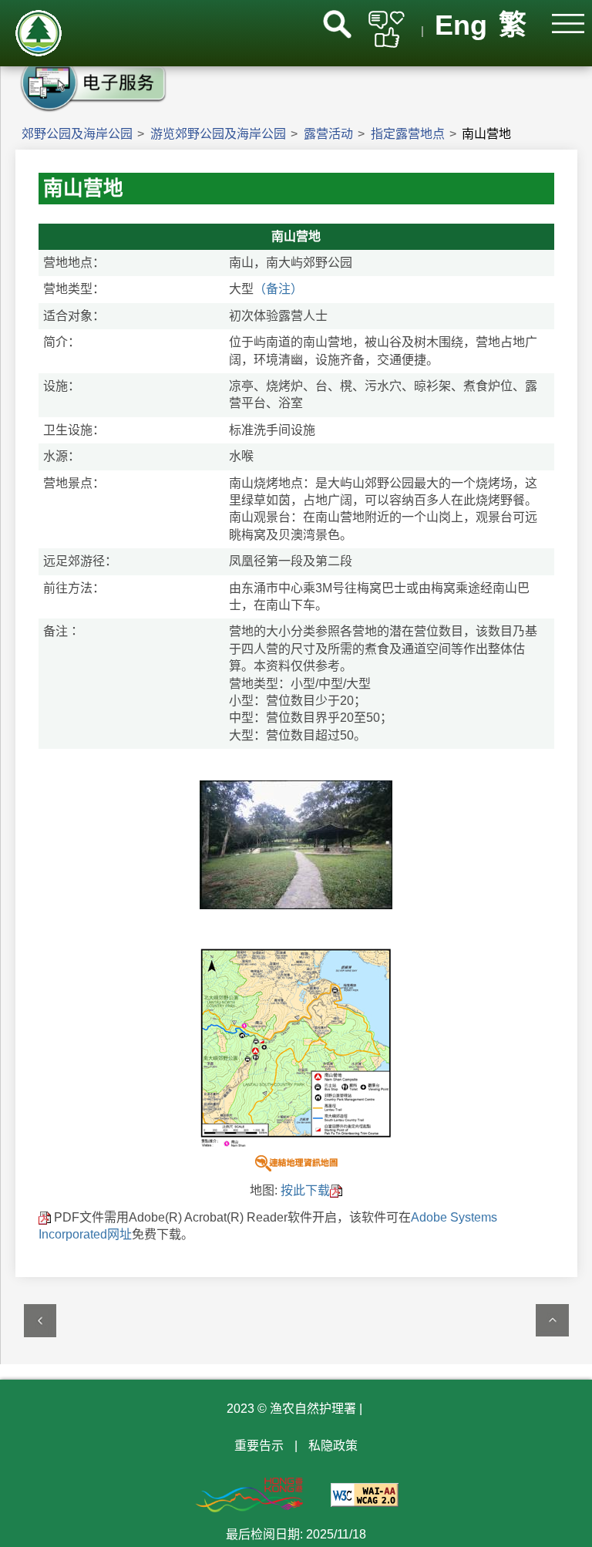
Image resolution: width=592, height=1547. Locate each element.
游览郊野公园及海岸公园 (218, 133)
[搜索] (337, 24)
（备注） (278, 288)
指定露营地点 (408, 133)
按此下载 (305, 1190)
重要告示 (259, 1445)
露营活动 (328, 133)
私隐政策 (333, 1445)
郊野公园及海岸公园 (77, 133)
